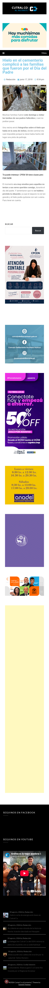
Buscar (9, 224)
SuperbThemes (24, 984)
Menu (44, 53)
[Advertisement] (24, 699)
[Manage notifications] (7, 982)
